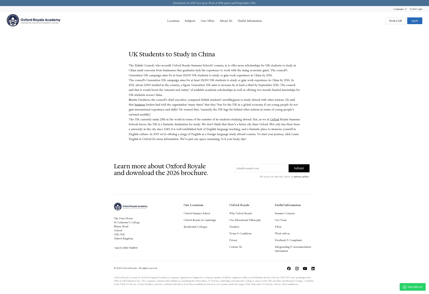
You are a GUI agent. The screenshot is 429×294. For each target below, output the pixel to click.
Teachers (234, 226)
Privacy (233, 240)
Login (416, 9)
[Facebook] (289, 269)
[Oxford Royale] (33, 20)
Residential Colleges (195, 226)
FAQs (278, 226)
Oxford (274, 119)
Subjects (190, 21)
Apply (414, 20)
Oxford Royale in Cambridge (200, 220)
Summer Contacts (285, 213)
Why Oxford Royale (240, 213)
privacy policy (301, 176)
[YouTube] (305, 269)
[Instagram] (297, 269)
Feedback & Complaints (288, 240)
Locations (173, 21)
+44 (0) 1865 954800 (126, 248)
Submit (299, 168)
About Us (226, 21)
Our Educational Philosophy (245, 220)
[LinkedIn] (313, 269)
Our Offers (207, 21)
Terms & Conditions (240, 233)
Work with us (282, 233)
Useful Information (250, 21)
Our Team (280, 220)
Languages (398, 9)
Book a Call (395, 20)
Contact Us (235, 247)
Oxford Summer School (197, 213)
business (140, 104)
